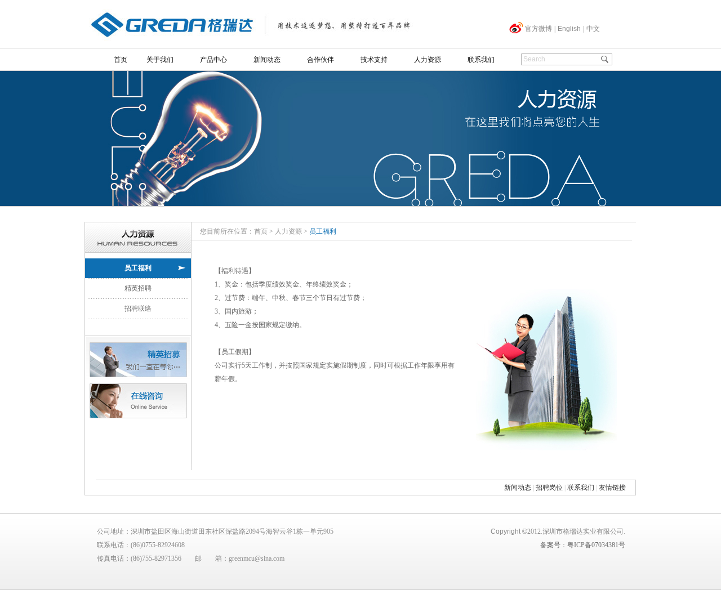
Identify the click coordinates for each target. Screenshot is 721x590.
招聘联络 (138, 308)
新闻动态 (267, 60)
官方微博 (538, 29)
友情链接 (612, 487)
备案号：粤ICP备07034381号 (582, 545)
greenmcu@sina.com (256, 558)
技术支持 (374, 60)
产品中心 (213, 60)
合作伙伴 (320, 60)
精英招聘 (138, 288)
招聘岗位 (549, 487)
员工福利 (138, 268)
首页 (120, 60)
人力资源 (427, 60)
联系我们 (481, 60)
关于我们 (159, 60)
